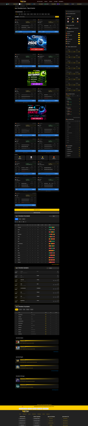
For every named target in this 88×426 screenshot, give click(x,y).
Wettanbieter (61, 1)
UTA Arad (19, 259)
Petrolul (19, 229)
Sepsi (18, 250)
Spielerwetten (22, 425)
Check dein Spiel (30, 408)
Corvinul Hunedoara (20, 243)
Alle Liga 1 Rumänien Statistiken (55, 264)
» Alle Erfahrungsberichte (55, 389)
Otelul (68, 136)
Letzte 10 (25, 221)
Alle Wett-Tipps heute (37, 209)
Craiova (19, 236)
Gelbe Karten (27, 309)
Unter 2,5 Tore (51, 420)
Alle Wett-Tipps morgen (37, 212)
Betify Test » (49, 33)
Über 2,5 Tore (51, 418)
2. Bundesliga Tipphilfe (36, 420)
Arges (18, 241)
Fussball (46, 1)
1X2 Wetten (51, 425)
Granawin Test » (49, 175)
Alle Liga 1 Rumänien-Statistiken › (76, 117)
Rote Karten (32, 309)
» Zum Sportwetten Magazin (54, 370)
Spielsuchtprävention (45, 408)
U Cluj (18, 248)
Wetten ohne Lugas (65, 425)
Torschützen (20, 309)
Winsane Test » (49, 102)
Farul (69, 77)
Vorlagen (24, 309)
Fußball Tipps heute (22, 418)
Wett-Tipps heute (40, 1)
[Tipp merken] (15, 22)
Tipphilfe (51, 1)
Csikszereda (19, 262)
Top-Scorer (17, 309)
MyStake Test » (26, 152)
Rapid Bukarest (19, 234)
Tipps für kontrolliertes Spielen (23, 408)
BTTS (77, 95)
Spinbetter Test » (26, 102)
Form (68, 95)
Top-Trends (56, 1)
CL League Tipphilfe (36, 425)
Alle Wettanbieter (65, 418)
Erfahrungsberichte (65, 420)
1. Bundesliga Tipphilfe (36, 418)
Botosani (19, 255)
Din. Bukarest (19, 227)
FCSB (69, 83)
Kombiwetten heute (22, 420)
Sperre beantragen (39, 408)
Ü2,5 (72, 95)
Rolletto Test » (49, 152)
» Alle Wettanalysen (55, 351)
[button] (31, 22)
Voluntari (19, 257)
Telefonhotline (34, 408)
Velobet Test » (27, 33)
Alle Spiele (17, 221)
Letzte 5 (21, 221)
